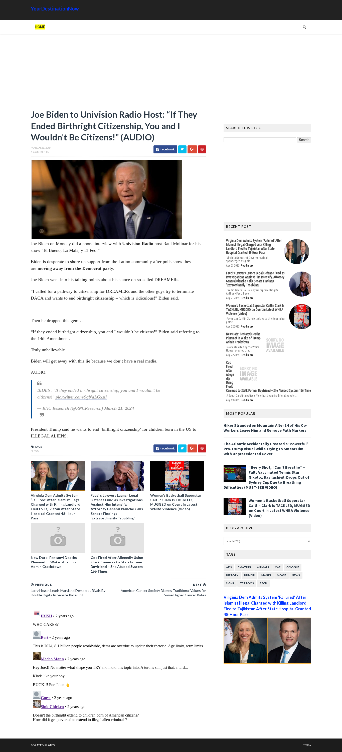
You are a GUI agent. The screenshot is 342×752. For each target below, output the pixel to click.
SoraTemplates (43, 745)
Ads (229, 567)
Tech (263, 583)
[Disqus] (118, 669)
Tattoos (247, 583)
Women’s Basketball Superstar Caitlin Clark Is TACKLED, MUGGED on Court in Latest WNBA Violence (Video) (175, 502)
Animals (263, 567)
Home (40, 27)
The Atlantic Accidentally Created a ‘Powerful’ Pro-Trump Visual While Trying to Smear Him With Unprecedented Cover (266, 448)
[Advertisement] (118, 74)
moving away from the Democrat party (74, 268)
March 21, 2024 (119, 408)
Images (266, 575)
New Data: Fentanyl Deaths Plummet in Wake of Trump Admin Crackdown (54, 562)
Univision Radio (138, 243)
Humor (249, 575)
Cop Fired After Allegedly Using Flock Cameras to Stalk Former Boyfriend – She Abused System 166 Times (117, 564)
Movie (281, 575)
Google (292, 567)
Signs (230, 583)
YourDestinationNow (55, 8)
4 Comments (40, 151)
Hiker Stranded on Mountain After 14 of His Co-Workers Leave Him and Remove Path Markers (265, 428)
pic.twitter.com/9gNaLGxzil (81, 396)
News (35, 450)
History (232, 575)
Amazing (244, 567)
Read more (247, 265)
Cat (278, 567)
